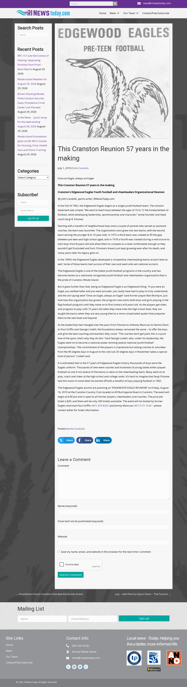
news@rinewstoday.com (157, 3)
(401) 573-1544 (142, 405)
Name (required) (67, 506)
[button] (118, 13)
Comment (63, 465)
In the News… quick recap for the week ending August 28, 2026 (32, 122)
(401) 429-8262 (100, 405)
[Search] (115, 3)
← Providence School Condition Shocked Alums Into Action (49, 594)
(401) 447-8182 (81, 645)
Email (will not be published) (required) (80, 521)
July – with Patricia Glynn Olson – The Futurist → (143, 594)
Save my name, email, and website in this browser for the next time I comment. (106, 551)
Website (62, 536)
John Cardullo (81, 168)
